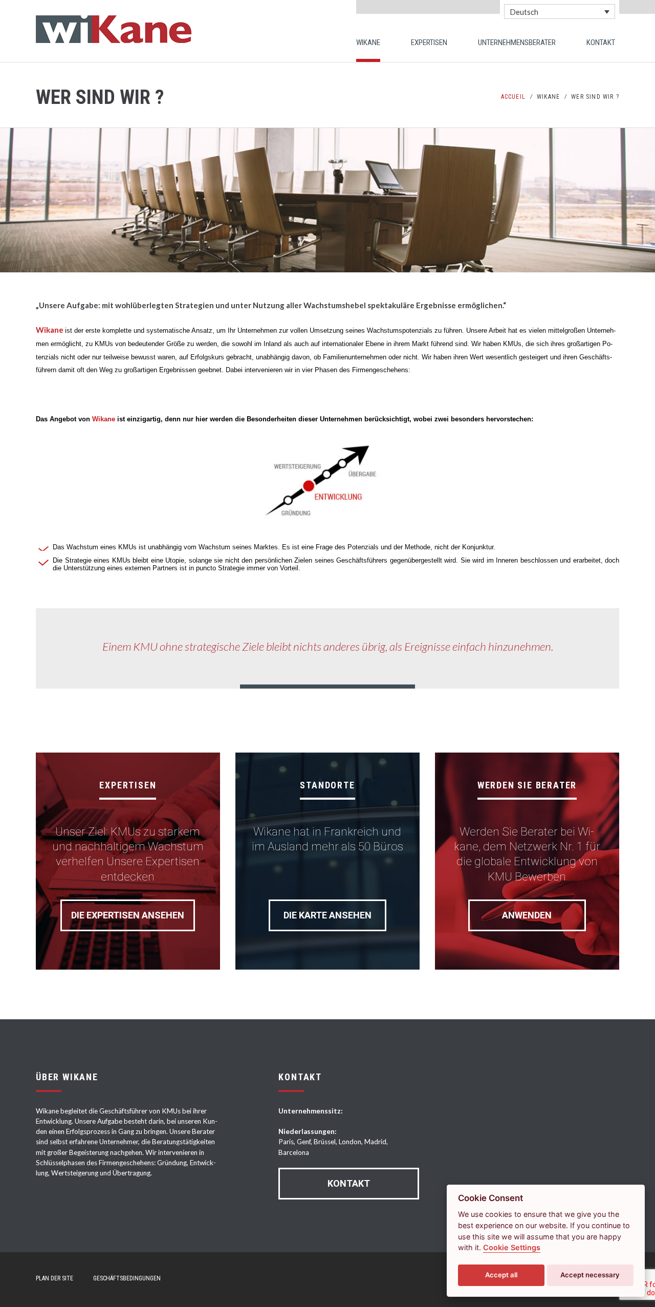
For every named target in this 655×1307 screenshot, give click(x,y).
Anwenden (527, 915)
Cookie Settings (511, 1247)
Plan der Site (54, 1278)
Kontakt (349, 1183)
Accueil (513, 96)
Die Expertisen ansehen (127, 915)
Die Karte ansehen (327, 915)
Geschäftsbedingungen (127, 1278)
